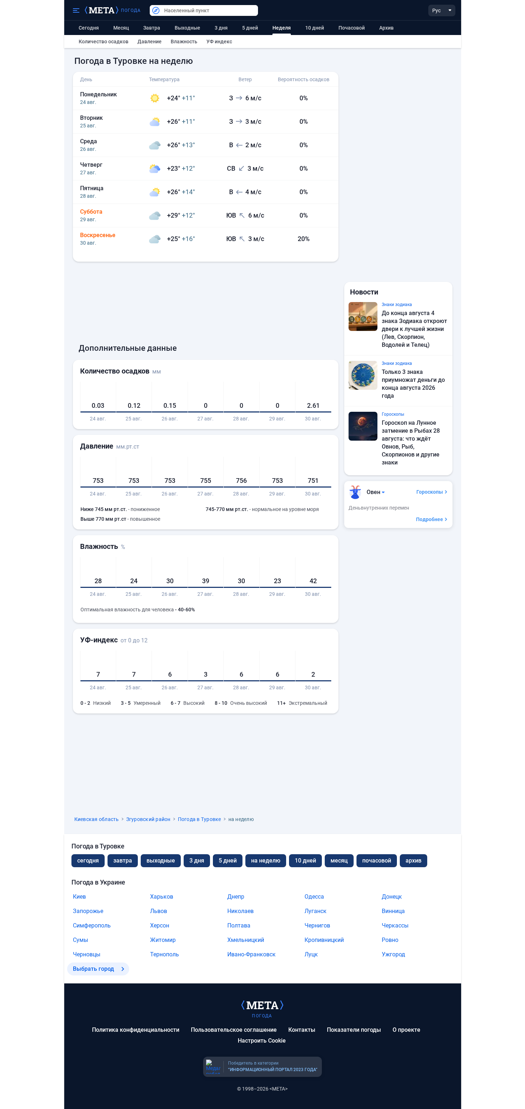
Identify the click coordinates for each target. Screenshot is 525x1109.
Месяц (121, 28)
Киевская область (96, 819)
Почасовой (351, 28)
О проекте (406, 1029)
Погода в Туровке (199, 819)
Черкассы (395, 925)
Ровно (390, 939)
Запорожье (88, 911)
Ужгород (393, 954)
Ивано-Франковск (251, 954)
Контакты (301, 1029)
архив (386, 28)
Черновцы (86, 954)
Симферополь (92, 925)
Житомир (163, 939)
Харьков (161, 896)
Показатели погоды (354, 1029)
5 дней (250, 28)
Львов (158, 911)
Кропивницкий (324, 939)
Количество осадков (103, 41)
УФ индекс (219, 41)
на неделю (265, 860)
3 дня (221, 28)
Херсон (159, 925)
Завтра (151, 28)
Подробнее (429, 519)
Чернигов (317, 925)
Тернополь (164, 954)
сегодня (88, 860)
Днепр (235, 896)
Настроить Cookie (262, 1040)
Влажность (184, 41)
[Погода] (262, 1005)
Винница (393, 911)
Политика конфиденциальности (135, 1029)
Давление (149, 41)
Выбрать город (93, 968)
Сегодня (89, 28)
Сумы (80, 939)
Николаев (240, 911)
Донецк (392, 896)
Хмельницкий (245, 939)
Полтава (238, 925)
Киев (79, 896)
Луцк (311, 954)
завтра (122, 860)
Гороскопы (429, 492)
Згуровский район (148, 819)
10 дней (314, 28)
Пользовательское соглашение (234, 1029)
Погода (131, 10)
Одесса (314, 896)
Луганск (316, 911)
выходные (187, 28)
